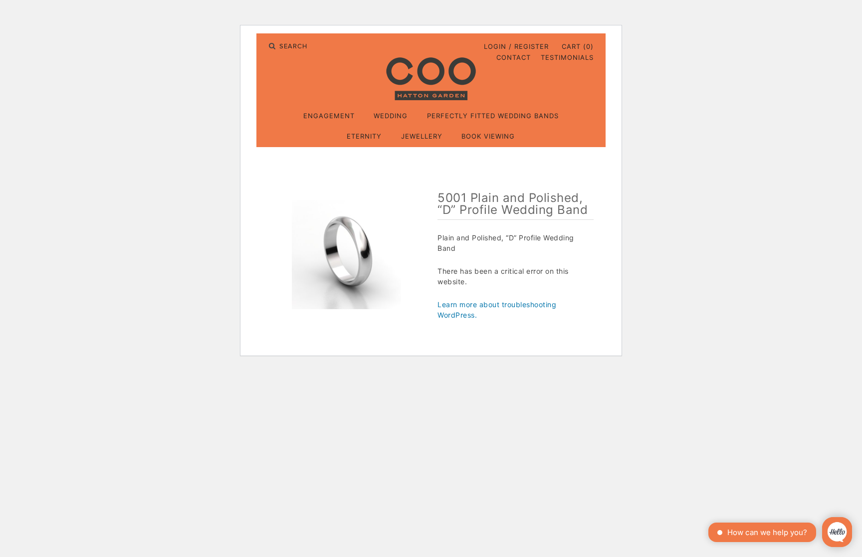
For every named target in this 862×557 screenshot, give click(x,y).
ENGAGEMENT (329, 116)
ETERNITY (364, 136)
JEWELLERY (421, 136)
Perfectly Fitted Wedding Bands (493, 116)
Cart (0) (578, 46)
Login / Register (516, 46)
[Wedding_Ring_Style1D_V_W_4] (347, 255)
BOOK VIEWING (488, 136)
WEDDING (391, 116)
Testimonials (567, 57)
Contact (513, 57)
